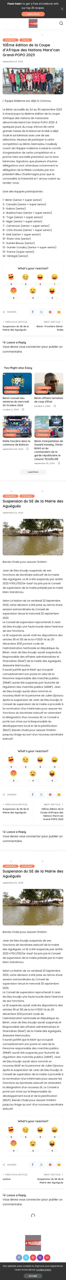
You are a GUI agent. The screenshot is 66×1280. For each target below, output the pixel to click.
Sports (25, 40)
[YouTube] (47, 1257)
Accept (33, 1276)
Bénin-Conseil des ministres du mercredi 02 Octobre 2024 (16, 402)
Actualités (10, 40)
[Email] (58, 312)
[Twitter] (41, 312)
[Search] (61, 23)
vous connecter (30, 347)
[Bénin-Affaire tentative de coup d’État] (49, 384)
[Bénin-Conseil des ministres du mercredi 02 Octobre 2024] (17, 384)
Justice (41, 392)
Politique (11, 392)
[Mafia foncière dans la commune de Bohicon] (17, 427)
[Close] (62, 9)
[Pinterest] (50, 312)
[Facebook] (32, 312)
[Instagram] (40, 1257)
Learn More (33, 14)
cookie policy (43, 1269)
